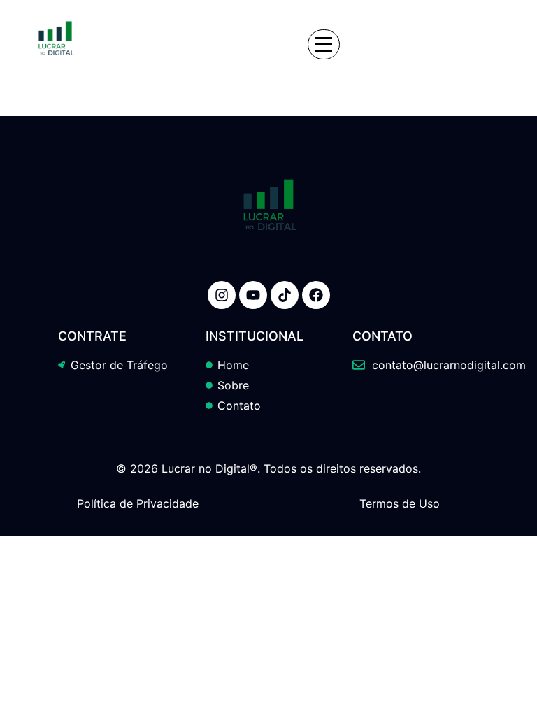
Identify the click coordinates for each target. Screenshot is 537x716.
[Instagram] (222, 295)
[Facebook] (316, 295)
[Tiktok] (285, 295)
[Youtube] (253, 295)
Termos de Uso (399, 503)
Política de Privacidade (138, 503)
